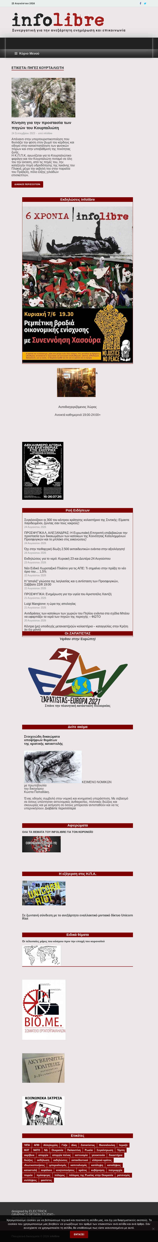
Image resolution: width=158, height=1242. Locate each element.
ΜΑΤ (26, 1150)
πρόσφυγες (43, 1175)
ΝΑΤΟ (36, 1150)
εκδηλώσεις (60, 1160)
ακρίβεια (29, 1155)
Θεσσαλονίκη (107, 1145)
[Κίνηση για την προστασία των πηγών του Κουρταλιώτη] (43, 99)
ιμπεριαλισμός (57, 1165)
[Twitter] (145, 3)
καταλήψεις (114, 1165)
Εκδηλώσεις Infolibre (77, 199)
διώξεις (28, 1160)
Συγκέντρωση (105, 1150)
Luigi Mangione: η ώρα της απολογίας (50, 603)
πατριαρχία (115, 1170)
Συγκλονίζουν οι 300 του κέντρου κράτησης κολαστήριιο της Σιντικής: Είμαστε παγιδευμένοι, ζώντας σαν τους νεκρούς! (76, 521)
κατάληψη (97, 1165)
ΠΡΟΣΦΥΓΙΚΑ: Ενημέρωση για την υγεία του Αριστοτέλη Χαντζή (68, 594)
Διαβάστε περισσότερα (60, 808)
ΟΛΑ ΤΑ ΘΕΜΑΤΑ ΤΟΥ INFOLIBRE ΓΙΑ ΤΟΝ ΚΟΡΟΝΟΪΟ (57, 831)
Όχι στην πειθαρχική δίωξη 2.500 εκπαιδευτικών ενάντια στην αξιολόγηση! (74, 549)
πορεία (28, 1175)
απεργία (43, 1155)
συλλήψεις (30, 1180)
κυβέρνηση (97, 1170)
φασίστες (46, 1180)
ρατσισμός (123, 1175)
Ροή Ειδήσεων (78, 510)
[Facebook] (140, 3)
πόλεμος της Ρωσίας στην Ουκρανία (91, 1175)
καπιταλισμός (79, 1165)
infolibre (48, 133)
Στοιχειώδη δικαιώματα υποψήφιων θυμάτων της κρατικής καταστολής (43, 740)
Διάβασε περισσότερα (27, 184)
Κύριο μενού (29, 53)
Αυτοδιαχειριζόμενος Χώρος (77, 407)
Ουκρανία (57, 1150)
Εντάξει (79, 1234)
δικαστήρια (115, 1155)
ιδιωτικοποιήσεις (34, 1165)
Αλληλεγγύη (50, 1145)
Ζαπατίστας (88, 1145)
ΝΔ (46, 1150)
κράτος (83, 1170)
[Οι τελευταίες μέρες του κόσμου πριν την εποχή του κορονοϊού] (41, 964)
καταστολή (30, 1170)
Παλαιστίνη (74, 1150)
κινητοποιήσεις (65, 1170)
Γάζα (64, 1145)
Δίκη (74, 1145)
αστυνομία (81, 1155)
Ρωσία (89, 1150)
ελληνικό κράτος (102, 1160)
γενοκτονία (98, 1155)
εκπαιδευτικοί (79, 1160)
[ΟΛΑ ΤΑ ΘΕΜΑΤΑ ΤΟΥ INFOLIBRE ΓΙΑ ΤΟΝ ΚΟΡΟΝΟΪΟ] (41, 851)
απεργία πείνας (61, 1155)
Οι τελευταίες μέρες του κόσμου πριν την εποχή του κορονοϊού (63, 941)
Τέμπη (121, 1150)
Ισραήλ (123, 1145)
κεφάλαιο (46, 1170)
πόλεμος (60, 1175)
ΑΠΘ (36, 1145)
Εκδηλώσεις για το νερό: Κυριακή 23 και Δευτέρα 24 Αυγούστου (67, 558)
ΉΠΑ (27, 1145)
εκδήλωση (43, 1160)
